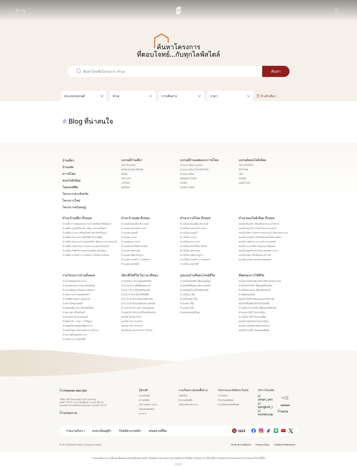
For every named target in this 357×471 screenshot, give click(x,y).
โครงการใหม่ (71, 200)
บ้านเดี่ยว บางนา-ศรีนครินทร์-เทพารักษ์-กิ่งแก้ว (84, 232)
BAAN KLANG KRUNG (132, 169)
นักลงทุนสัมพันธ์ (146, 409)
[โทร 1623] (239, 430)
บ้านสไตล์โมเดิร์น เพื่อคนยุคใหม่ (195, 281)
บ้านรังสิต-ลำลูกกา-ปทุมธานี (76, 299)
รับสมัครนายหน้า (130, 431)
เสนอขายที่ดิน (158, 431)
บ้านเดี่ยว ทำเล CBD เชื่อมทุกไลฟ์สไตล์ (257, 307)
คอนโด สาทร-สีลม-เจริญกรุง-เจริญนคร (257, 246)
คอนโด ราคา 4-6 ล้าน (131, 325)
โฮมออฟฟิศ (70, 187)
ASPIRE (242, 178)
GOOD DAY (244, 182)
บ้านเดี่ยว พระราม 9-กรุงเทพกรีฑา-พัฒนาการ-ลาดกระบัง (89, 241)
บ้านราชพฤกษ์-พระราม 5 (74, 281)
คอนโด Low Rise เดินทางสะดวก (254, 325)
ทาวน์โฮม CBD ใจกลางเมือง (252, 316)
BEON (124, 174)
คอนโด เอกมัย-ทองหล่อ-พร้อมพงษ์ (255, 259)
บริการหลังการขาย (148, 404)
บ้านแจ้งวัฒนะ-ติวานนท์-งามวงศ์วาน (80, 330)
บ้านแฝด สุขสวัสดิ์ (130, 264)
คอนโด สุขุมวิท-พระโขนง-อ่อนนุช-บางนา (258, 250)
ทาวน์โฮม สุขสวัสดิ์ (189, 264)
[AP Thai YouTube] (283, 430)
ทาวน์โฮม (68, 174)
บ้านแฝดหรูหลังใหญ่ (190, 312)
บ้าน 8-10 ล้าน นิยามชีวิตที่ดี (135, 294)
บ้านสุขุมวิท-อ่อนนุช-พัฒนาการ (77, 325)
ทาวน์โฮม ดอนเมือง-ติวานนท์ (194, 223)
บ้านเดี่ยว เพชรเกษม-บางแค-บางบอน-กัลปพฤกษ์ (85, 246)
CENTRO (125, 182)
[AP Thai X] (291, 430)
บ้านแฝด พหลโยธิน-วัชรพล (134, 246)
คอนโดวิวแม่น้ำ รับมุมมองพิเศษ (254, 330)
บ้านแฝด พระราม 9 (130, 241)
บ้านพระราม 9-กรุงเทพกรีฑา (76, 294)
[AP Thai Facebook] (253, 430)
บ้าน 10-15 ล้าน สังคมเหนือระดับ (137, 299)
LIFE (241, 174)
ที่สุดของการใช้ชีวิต (251, 275)
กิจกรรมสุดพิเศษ (226, 400)
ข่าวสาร (143, 413)
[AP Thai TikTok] (268, 430)
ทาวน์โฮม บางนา (188, 237)
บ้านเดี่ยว (68, 160)
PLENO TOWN (187, 187)
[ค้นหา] (336, 10)
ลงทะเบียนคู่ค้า (102, 431)
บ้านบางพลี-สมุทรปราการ (74, 334)
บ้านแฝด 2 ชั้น (187, 303)
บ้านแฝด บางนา (129, 237)
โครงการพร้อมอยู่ (74, 207)
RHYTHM (243, 169)
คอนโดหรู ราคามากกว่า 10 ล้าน (136, 330)
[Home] (178, 10)
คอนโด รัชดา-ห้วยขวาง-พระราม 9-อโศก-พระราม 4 (263, 232)
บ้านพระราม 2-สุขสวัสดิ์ (73, 339)
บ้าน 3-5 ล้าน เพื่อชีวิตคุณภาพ (135, 285)
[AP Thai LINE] (276, 430)
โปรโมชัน (222, 395)
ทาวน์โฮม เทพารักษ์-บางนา (193, 228)
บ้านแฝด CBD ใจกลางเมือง (252, 312)
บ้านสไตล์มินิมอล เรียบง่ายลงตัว (195, 285)
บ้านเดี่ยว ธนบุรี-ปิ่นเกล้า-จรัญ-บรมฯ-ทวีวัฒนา (84, 228)
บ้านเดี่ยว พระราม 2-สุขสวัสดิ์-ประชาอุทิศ (82, 237)
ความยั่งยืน (144, 400)
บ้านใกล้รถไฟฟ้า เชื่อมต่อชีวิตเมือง (255, 285)
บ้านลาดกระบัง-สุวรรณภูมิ (75, 316)
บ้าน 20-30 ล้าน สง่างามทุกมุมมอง (138, 307)
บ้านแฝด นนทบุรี (129, 232)
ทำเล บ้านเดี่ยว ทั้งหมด (77, 218)
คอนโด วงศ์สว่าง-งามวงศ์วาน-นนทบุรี (257, 241)
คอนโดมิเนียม (71, 180)
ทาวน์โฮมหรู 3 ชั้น (188, 299)
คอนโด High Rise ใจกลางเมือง (253, 321)
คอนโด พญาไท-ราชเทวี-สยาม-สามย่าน (258, 228)
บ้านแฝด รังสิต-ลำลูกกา (132, 255)
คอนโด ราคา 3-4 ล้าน (131, 321)
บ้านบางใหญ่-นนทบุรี (72, 303)
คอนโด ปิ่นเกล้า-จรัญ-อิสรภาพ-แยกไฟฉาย (259, 223)
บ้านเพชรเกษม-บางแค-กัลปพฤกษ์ (78, 285)
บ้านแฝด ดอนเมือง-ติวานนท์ (135, 223)
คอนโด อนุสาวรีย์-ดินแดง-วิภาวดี (255, 255)
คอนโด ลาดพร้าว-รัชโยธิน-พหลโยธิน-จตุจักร (260, 237)
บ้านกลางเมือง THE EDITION (194, 169)
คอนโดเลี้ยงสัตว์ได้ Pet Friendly (254, 303)
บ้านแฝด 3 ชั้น (187, 307)
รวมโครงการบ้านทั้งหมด (78, 275)
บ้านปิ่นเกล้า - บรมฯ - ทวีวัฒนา (77, 321)
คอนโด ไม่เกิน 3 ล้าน (131, 316)
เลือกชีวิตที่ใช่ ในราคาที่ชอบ (139, 275)
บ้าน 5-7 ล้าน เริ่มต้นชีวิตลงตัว (135, 290)
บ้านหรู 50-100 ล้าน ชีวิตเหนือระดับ (138, 312)
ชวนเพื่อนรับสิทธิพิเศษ (228, 404)
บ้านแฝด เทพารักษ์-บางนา (134, 228)
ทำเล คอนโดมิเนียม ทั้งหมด (256, 218)
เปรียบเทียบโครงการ (188, 404)
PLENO (183, 182)
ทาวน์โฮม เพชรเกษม (190, 250)
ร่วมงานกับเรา (75, 431)
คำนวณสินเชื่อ (185, 400)
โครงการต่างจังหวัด (75, 194)
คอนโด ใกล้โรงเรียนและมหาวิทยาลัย (256, 299)
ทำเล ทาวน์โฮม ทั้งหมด (195, 218)
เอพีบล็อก (182, 395)
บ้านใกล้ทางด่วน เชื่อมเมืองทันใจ (255, 290)
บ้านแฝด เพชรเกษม (130, 250)
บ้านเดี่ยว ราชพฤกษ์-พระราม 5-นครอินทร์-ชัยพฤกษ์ (86, 223)
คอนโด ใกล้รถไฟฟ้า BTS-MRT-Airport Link (260, 281)
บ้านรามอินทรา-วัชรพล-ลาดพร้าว (78, 290)
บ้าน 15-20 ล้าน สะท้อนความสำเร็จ (138, 303)
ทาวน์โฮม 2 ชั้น (187, 294)
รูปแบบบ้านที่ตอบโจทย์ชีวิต (197, 275)
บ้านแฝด (67, 167)
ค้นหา (276, 71)
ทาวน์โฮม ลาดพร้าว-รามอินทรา (195, 259)
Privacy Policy (262, 444)
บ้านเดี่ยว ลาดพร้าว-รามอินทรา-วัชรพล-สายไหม (85, 255)
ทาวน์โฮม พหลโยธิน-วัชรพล (193, 246)
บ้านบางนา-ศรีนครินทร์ (73, 312)
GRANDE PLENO (188, 178)
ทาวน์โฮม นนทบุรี (188, 232)
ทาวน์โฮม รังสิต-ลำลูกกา (192, 255)
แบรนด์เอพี (144, 395)
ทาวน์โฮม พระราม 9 (190, 241)
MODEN (125, 187)
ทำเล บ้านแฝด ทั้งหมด (135, 218)
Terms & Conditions (241, 444)
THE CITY (126, 178)
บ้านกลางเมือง (187, 174)
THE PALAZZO (128, 165)
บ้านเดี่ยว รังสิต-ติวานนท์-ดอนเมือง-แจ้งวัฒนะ (84, 250)
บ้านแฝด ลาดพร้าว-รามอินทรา (136, 259)
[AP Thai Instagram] (261, 430)
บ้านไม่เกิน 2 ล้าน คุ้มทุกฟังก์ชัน (136, 281)
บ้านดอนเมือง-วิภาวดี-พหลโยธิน (78, 307)
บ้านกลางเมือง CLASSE (191, 165)
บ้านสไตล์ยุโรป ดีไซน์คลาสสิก (194, 290)
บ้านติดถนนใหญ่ (247, 294)
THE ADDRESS (246, 165)
